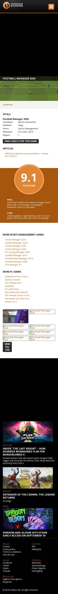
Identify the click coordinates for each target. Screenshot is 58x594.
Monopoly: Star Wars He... (17, 298)
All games (7, 581)
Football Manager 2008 (16, 261)
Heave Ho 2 (11, 301)
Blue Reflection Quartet (16, 292)
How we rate (8, 554)
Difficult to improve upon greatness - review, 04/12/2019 (27, 155)
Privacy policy (9, 549)
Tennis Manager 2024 (15, 239)
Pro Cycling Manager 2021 (17, 252)
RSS (33, 546)
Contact (6, 546)
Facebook (7, 562)
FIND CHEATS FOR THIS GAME (21, 141)
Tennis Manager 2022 (15, 249)
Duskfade (9, 286)
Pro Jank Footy (12, 289)
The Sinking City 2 (13, 282)
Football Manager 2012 (16, 255)
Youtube (6, 571)
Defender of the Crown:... (17, 276)
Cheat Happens (39, 568)
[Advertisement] (29, 44)
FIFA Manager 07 (13, 264)
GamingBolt (37, 571)
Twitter (6, 565)
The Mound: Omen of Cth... (17, 295)
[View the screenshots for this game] (15, 316)
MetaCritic (36, 562)
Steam (6, 568)
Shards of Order (13, 279)
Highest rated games (12, 579)
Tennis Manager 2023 (15, 245)
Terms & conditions (12, 552)
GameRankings (38, 565)
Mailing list (36, 549)
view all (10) (7, 346)
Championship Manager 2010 (19, 258)
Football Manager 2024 (16, 242)
